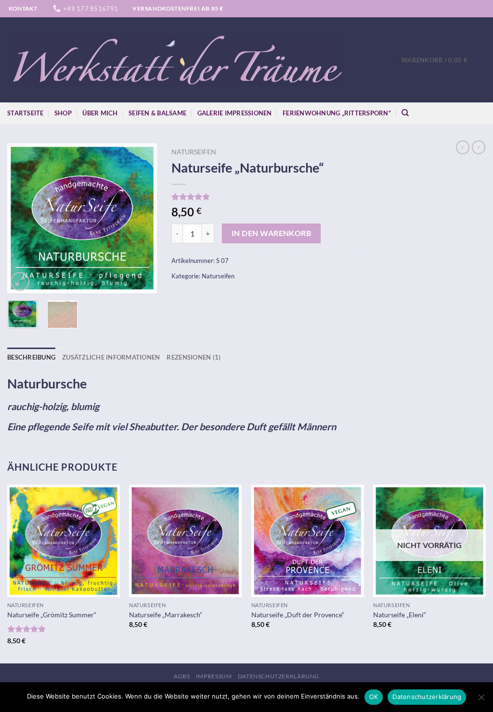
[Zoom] (20, 281)
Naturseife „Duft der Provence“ (297, 615)
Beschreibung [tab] (31, 357)
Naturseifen (193, 152)
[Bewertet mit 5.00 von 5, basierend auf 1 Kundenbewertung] (287, 196)
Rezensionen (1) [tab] (194, 357)
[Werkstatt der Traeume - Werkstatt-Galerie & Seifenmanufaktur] (175, 60)
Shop (63, 113)
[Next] (142, 218)
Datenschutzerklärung (278, 676)
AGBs (182, 676)
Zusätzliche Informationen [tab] (111, 357)
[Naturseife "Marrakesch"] (185, 541)
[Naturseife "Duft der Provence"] (307, 541)
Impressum (214, 676)
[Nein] (481, 700)
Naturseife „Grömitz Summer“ (51, 615)
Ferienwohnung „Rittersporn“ (337, 113)
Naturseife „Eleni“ (399, 615)
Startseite (25, 113)
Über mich (99, 113)
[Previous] (22, 218)
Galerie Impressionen (234, 113)
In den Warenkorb (271, 233)
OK (373, 696)
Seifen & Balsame (157, 113)
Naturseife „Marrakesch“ (165, 615)
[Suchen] (405, 113)
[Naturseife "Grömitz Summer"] (63, 541)
